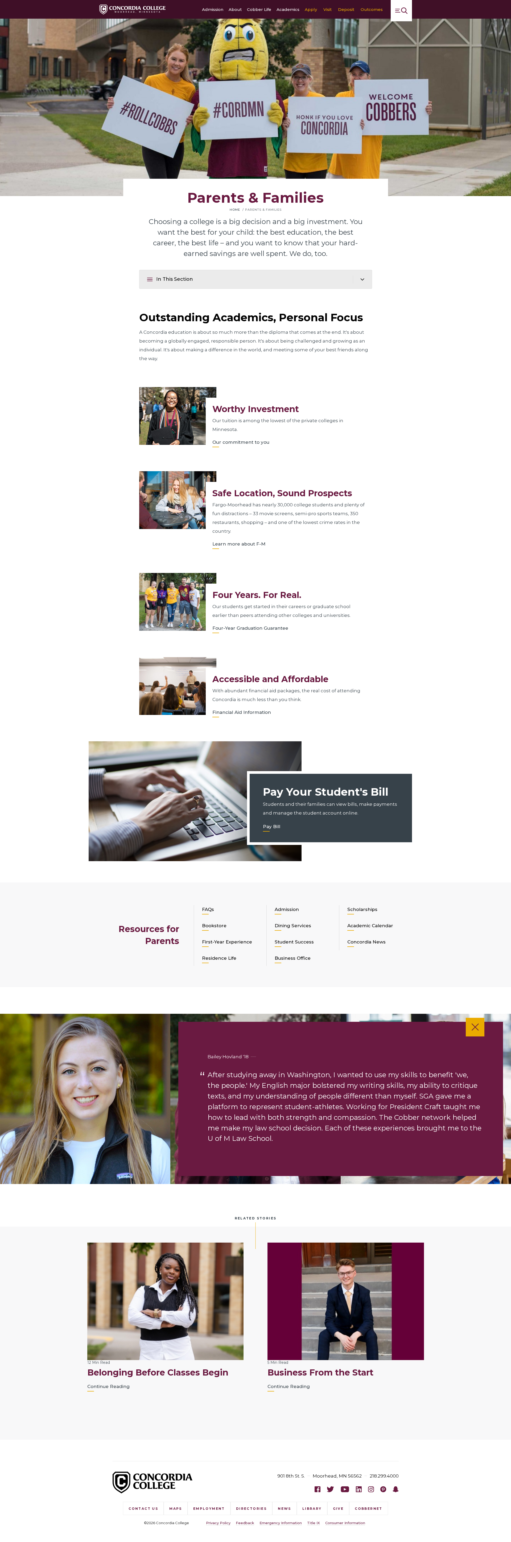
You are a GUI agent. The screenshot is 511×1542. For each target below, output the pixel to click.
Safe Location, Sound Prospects (282, 493)
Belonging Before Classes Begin (157, 1372)
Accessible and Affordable (270, 679)
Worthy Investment (255, 409)
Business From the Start (320, 1372)
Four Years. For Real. (256, 595)
